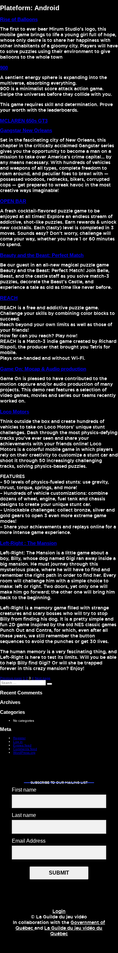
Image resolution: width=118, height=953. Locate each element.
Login (59, 911)
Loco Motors (14, 411)
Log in (18, 741)
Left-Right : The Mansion (28, 543)
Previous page (11, 678)
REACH (9, 298)
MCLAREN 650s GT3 (24, 121)
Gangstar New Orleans (26, 130)
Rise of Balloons (19, 19)
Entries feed (22, 745)
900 (4, 67)
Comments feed (25, 749)
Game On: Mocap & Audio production (43, 369)
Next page (42, 678)
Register (19, 738)
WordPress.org (24, 752)
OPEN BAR (13, 201)
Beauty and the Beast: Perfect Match (42, 255)
